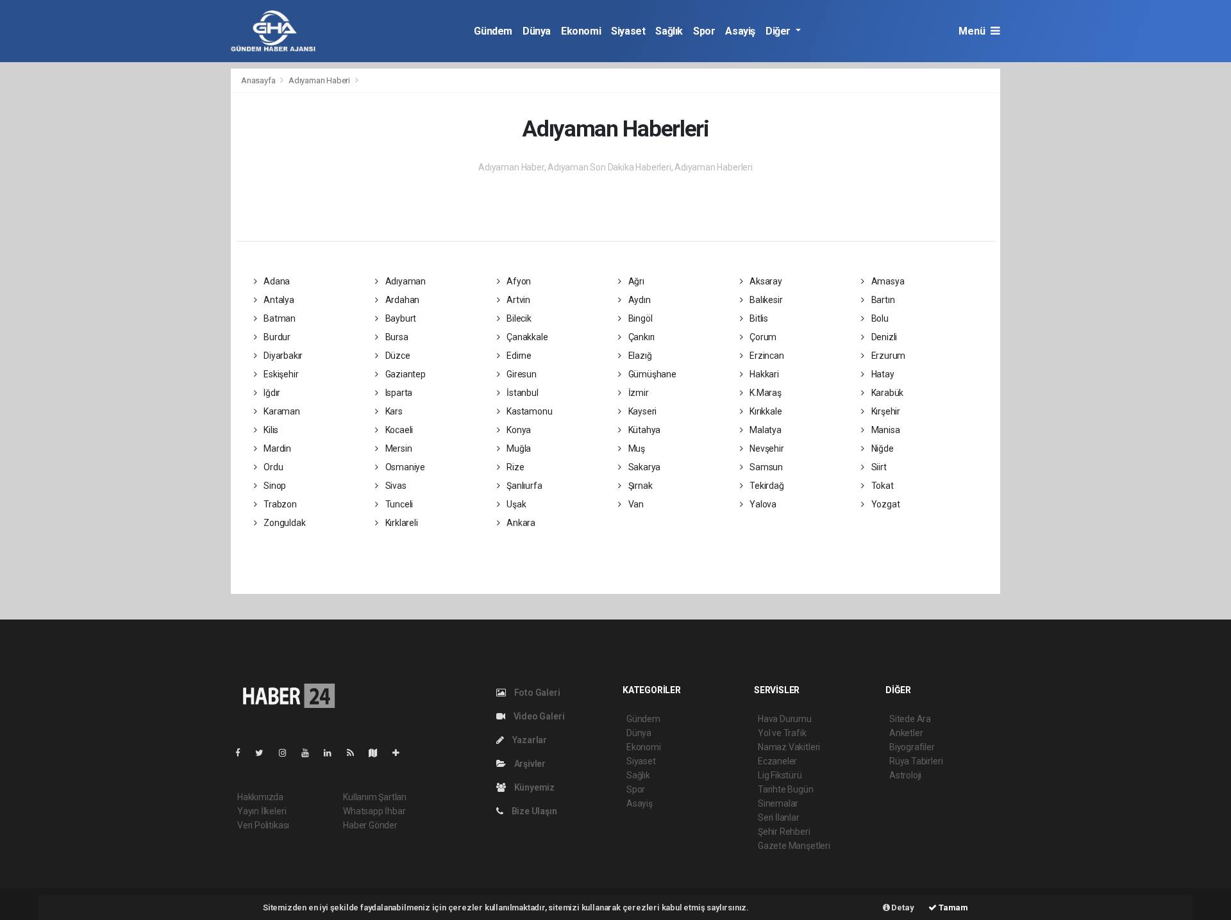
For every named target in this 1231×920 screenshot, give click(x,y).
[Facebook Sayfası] (243, 753)
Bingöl (639, 318)
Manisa (884, 430)
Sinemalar (778, 803)
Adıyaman (404, 281)
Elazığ (638, 355)
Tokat (881, 486)
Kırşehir (884, 411)
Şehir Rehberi (784, 831)
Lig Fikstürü (780, 775)
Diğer (779, 31)
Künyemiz (533, 787)
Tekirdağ (765, 486)
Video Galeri (538, 716)
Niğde (881, 448)
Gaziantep (404, 374)
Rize (514, 467)
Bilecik (518, 318)
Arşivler (529, 764)
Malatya (764, 430)
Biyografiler (912, 747)
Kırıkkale (765, 411)
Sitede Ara (910, 719)
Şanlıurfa (523, 486)
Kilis (270, 430)
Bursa (395, 337)
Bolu (879, 318)
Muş (635, 448)
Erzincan (765, 355)
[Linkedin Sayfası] (333, 753)
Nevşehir (765, 448)
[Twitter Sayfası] (264, 753)
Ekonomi (581, 31)
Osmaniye (404, 467)
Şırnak (639, 486)
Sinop (274, 486)
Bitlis (758, 318)
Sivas (394, 486)
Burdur (276, 337)
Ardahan (401, 300)
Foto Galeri (536, 692)
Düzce (396, 355)
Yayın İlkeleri (261, 811)
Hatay (881, 374)
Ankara (520, 523)
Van (635, 504)
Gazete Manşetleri (794, 846)
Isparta (397, 393)
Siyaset (628, 31)
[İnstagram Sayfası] (288, 753)
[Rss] (355, 753)
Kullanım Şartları (374, 797)
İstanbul (521, 393)
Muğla (518, 448)
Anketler (906, 733)
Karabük (886, 393)
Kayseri (641, 411)
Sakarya (643, 467)
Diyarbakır (282, 355)
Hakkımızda (260, 797)
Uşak (515, 504)
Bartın (881, 300)
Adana (276, 281)
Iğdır (271, 393)
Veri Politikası (263, 825)
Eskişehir (280, 374)
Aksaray (765, 281)
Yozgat (884, 504)
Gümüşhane (651, 374)
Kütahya (643, 430)
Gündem (493, 31)
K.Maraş (764, 393)
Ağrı (635, 281)
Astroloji (905, 775)
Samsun (765, 467)
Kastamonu (528, 411)
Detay (902, 907)
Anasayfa (259, 80)
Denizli (883, 337)
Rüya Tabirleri (915, 761)
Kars (393, 411)
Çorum (762, 337)
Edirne (518, 355)
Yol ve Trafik (782, 733)
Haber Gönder (370, 825)
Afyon (518, 281)
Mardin (276, 448)
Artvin (517, 300)
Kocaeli (398, 430)
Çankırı (640, 337)
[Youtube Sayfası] (310, 753)
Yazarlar (528, 740)
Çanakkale (526, 337)
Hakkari (763, 374)
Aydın (638, 300)
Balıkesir (765, 300)
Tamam (952, 907)
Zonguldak (283, 523)
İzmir (637, 393)
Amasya (886, 281)
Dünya (537, 31)
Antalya (278, 300)
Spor (704, 31)
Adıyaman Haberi (319, 80)
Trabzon (279, 504)
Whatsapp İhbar (374, 811)
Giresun (520, 374)
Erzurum (887, 355)
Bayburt (399, 318)
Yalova (762, 504)
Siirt (878, 467)
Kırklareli (400, 523)
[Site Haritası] (378, 753)
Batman (279, 318)
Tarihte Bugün (786, 789)
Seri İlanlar (779, 817)
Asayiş (740, 31)
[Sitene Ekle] (401, 753)
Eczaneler (777, 761)
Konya (518, 430)
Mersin (397, 448)
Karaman (280, 411)
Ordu (272, 467)
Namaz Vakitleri (789, 747)
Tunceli (398, 504)
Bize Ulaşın (533, 811)
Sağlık (669, 31)
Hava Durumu (785, 719)
